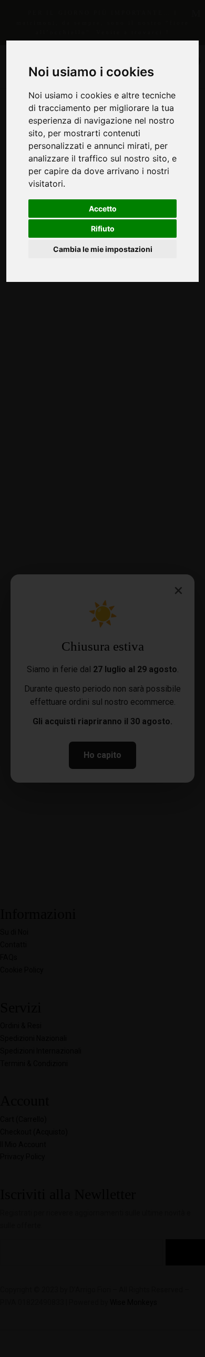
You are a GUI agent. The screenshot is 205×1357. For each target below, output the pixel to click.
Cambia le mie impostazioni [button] (102, 249)
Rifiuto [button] (103, 228)
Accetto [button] (103, 208)
